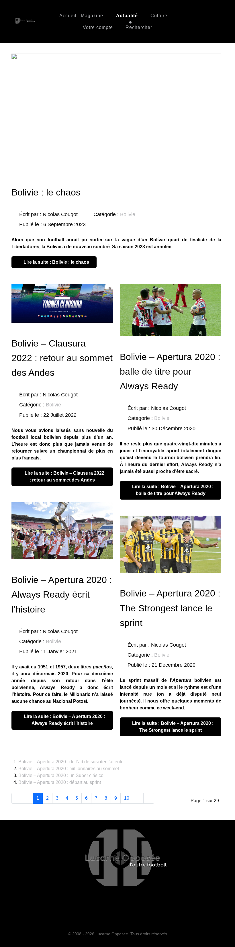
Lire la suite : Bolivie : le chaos (55, 262)
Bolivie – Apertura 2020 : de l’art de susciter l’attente (71, 761)
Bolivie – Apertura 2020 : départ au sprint (59, 782)
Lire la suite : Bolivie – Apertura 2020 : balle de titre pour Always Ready (172, 490)
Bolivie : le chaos (46, 192)
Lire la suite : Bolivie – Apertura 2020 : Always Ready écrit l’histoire (64, 720)
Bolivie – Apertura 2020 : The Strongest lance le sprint (170, 608)
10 (126, 798)
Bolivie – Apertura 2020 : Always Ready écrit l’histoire (61, 594)
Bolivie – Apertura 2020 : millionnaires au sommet (68, 768)
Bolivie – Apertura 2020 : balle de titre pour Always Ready (170, 371)
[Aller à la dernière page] (148, 798)
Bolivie (127, 214)
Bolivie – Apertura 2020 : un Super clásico (60, 775)
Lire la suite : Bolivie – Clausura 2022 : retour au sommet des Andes (63, 476)
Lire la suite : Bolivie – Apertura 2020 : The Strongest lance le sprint (172, 727)
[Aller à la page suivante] (138, 798)
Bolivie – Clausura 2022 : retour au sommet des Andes (62, 358)
